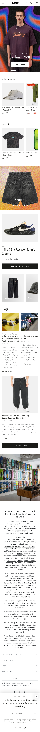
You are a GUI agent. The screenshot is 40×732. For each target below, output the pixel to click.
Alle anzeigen (20, 446)
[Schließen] (36, 696)
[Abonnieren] (37, 678)
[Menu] (3, 3)
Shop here (20, 65)
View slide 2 (20, 69)
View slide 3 (26, 69)
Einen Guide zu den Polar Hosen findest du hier (20, 586)
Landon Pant (9, 583)
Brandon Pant (31, 580)
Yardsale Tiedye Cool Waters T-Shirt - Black (13, 154)
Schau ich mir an (20, 266)
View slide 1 (13, 69)
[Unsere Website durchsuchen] (31, 3)
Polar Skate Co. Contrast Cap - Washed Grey (13, 108)
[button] (25, 3)
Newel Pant (18, 583)
